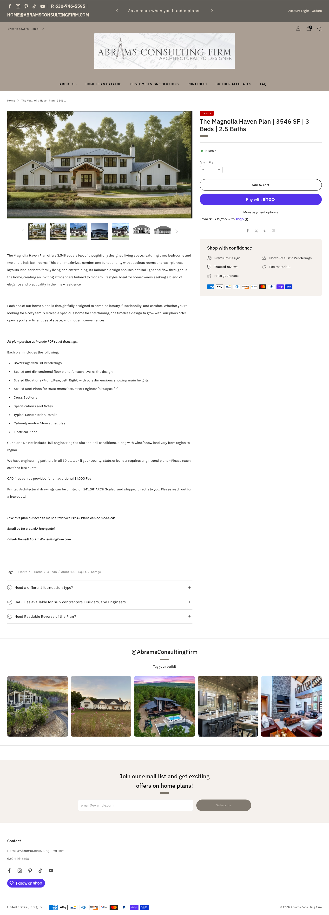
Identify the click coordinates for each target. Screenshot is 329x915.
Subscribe (223, 805)
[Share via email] (273, 230)
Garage (96, 572)
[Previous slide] (17, 165)
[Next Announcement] (212, 10)
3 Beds (52, 572)
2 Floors (21, 572)
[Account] (298, 28)
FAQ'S (265, 84)
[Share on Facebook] (247, 230)
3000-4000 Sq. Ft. (74, 572)
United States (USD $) (23, 29)
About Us (68, 84)
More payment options (260, 212)
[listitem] (164, 10)
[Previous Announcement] (117, 10)
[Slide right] (177, 232)
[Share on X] (256, 230)
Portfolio (197, 84)
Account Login (298, 11)
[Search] (319, 28)
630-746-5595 (18, 859)
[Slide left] (22, 232)
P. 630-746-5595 (68, 6)
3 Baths (37, 572)
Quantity (206, 162)
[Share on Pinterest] (265, 230)
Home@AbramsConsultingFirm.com (48, 15)
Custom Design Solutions (154, 84)
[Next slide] (183, 165)
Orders (317, 11)
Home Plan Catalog (104, 84)
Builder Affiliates (233, 84)
